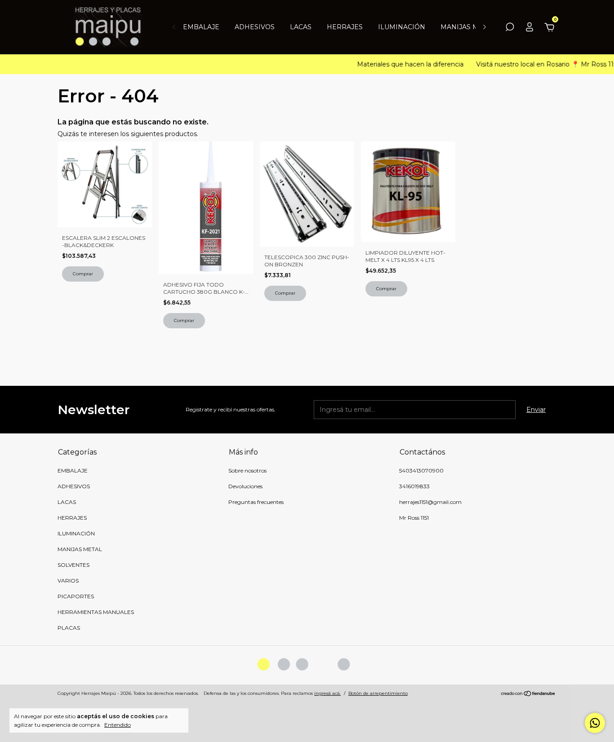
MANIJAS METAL (467, 27)
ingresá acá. (327, 693)
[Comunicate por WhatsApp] (595, 723)
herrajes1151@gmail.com (430, 502)
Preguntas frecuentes (256, 502)
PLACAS (69, 627)
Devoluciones (245, 486)
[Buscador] (510, 28)
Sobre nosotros (247, 470)
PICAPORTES (76, 596)
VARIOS (68, 580)
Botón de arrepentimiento (378, 693)
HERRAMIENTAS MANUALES (96, 612)
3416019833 (414, 486)
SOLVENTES (73, 564)
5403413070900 (421, 470)
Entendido (117, 724)
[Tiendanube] (528, 694)
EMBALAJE (201, 27)
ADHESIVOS (255, 27)
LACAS (300, 27)
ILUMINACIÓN (401, 27)
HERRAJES (345, 27)
